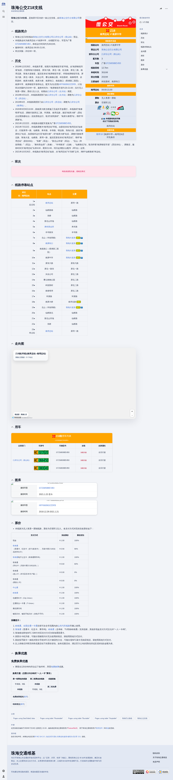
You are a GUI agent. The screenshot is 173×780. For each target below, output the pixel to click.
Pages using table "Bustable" (79, 718)
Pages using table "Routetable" (51, 718)
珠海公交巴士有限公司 (112, 50)
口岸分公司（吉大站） (57, 91)
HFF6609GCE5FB (67, 84)
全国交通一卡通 (30, 626)
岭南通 (15, 593)
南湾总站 (49, 203)
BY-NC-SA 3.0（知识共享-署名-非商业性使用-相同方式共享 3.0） (58, 737)
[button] (25, 696)
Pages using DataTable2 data (24, 718)
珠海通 (15, 546)
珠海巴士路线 (127, 718)
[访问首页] (3, 4)
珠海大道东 (70, 238)
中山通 (15, 587)
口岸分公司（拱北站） (53, 102)
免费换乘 (55, 667)
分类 (13, 714)
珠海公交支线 (142, 718)
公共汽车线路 (64, 626)
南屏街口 (49, 243)
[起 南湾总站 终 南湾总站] (73, 383)
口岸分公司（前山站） (112, 54)
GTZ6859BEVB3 (113, 63)
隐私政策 (156, 753)
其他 (107, 728)
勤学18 (99, 134)
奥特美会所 (49, 227)
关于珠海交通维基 (160, 757)
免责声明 (156, 762)
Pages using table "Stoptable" (106, 718)
